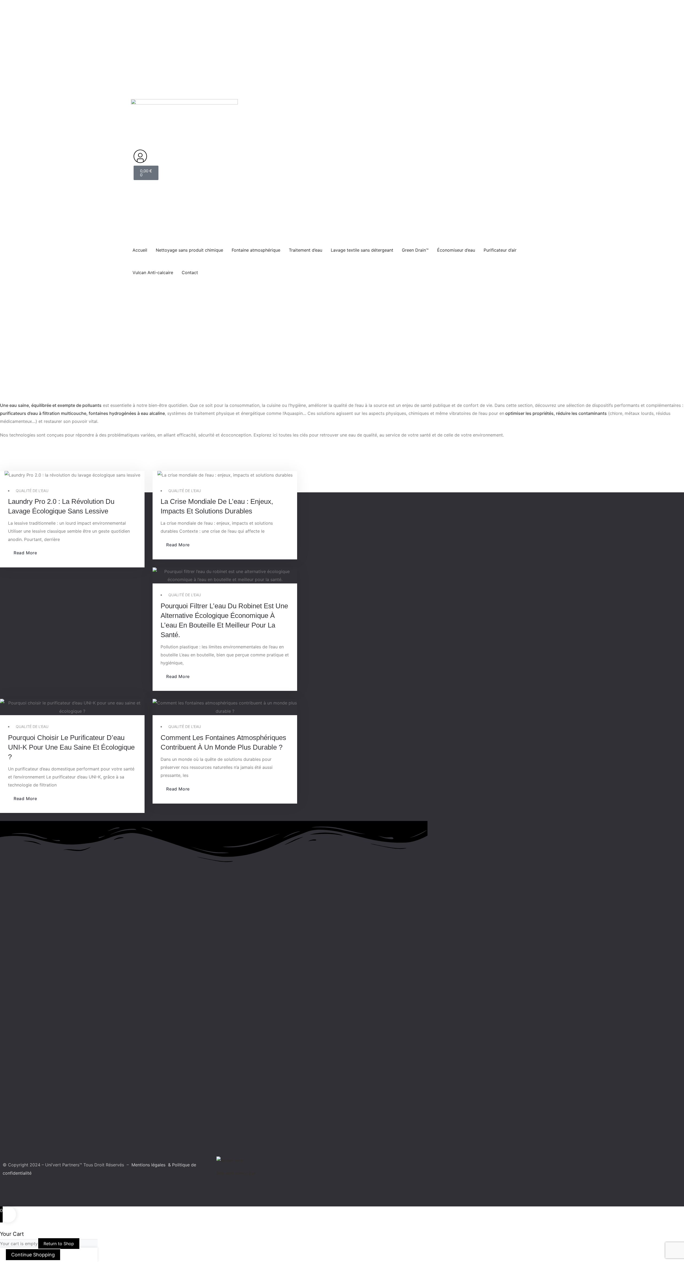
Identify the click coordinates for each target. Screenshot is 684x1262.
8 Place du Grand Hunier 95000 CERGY (288, 34)
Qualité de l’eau (32, 490)
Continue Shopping (33, 1254)
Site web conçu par (236, 1173)
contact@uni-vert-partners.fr (211, 34)
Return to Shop (59, 1243)
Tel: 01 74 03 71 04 (153, 34)
